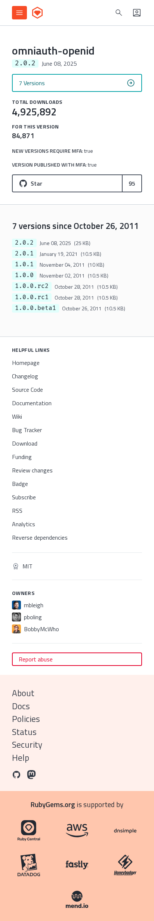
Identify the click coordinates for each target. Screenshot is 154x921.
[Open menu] (19, 12)
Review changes (32, 470)
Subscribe (24, 497)
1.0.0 (24, 275)
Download (24, 443)
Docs (21, 706)
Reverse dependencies (40, 537)
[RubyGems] (37, 13)
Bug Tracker (27, 429)
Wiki (17, 416)
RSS (17, 510)
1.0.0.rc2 (32, 286)
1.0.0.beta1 (35, 308)
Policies (26, 718)
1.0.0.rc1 (32, 297)
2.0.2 (24, 242)
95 (132, 183)
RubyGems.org (53, 804)
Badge (20, 483)
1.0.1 (24, 264)
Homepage (26, 362)
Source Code (27, 389)
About (23, 693)
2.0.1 (24, 253)
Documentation (32, 403)
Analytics (23, 524)
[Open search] (119, 12)
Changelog (25, 376)
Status (24, 731)
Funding (22, 456)
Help (20, 757)
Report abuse (36, 659)
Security (27, 744)
